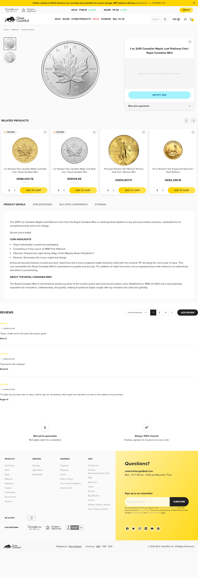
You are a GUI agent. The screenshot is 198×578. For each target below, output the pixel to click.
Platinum (9, 479)
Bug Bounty (93, 495)
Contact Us (93, 465)
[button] (159, 106)
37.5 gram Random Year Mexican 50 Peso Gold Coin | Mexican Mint (124, 170)
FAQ (90, 477)
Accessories (10, 497)
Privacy (91, 491)
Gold (83, 10)
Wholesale (37, 474)
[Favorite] (189, 41)
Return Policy (66, 479)
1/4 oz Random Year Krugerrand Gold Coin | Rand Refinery (173, 170)
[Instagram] (139, 528)
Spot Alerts (37, 470)
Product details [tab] (14, 204)
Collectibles (10, 492)
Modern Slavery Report (99, 504)
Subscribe (179, 501)
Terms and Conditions (70, 483)
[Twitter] (133, 528)
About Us (92, 482)
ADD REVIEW (187, 312)
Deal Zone (10, 465)
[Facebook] (127, 528)
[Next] (117, 70)
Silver (115, 10)
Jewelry (8, 501)
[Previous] (23, 70)
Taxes (91, 486)
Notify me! (160, 95)
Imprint (91, 500)
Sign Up (186, 10)
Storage (36, 465)
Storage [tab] (100, 204)
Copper (8, 488)
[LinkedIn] (145, 528)
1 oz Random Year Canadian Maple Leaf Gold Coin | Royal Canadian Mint (25, 170)
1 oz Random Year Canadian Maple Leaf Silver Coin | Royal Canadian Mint (74, 170)
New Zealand (75, 546)
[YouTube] (152, 528)
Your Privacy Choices (98, 509)
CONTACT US (158, 3)
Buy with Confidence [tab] (74, 204)
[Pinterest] (158, 528)
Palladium (9, 483)
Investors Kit (66, 488)
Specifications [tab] (42, 204)
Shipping (64, 470)
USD (104, 546)
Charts (63, 474)
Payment (64, 465)
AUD (110, 546)
